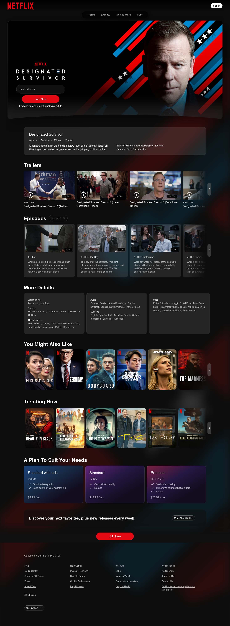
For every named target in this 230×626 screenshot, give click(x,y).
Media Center (31, 570)
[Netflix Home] (19, 6)
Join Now (40, 99)
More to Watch (123, 14)
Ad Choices (30, 594)
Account (120, 565)
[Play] (186, 104)
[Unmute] (194, 104)
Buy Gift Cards (77, 576)
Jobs (118, 570)
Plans (140, 14)
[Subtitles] (210, 104)
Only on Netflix (123, 586)
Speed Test (30, 586)
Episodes (105, 14)
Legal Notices (77, 586)
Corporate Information (127, 581)
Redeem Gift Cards (33, 576)
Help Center (76, 565)
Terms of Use (168, 576)
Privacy (28, 581)
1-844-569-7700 (52, 555)
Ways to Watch (123, 576)
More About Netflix (183, 518)
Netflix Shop (168, 570)
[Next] (209, 189)
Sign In (216, 5)
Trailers (91, 14)
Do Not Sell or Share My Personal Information (178, 588)
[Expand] (202, 104)
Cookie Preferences (80, 581)
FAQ (26, 565)
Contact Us (167, 581)
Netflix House (168, 565)
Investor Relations (79, 570)
